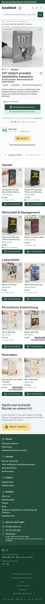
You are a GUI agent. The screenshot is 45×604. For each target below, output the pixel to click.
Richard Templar (9, 79)
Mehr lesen (6, 96)
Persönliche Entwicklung (20, 307)
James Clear (6, 334)
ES (22, 599)
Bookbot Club (8, 516)
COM (17, 599)
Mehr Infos (38, 118)
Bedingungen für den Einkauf (22, 574)
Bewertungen (8, 500)
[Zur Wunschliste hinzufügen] (41, 73)
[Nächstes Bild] (40, 49)
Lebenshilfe (10, 260)
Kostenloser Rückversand (22, 593)
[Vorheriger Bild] (5, 49)
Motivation (9, 355)
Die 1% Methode (8, 332)
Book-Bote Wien (9, 468)
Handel (7, 165)
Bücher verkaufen (10, 461)
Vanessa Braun (7, 384)
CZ (5, 599)
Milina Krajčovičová (25, 79)
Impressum (22, 590)
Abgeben (15, 69)
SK (9, 599)
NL (29, 599)
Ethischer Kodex (22, 586)
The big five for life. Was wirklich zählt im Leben (10, 192)
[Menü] (41, 8)
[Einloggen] (33, 8)
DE (12, 599)
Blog (4, 506)
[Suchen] (40, 14)
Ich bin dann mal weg (33, 285)
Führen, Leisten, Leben (34, 237)
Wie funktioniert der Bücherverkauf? (19, 464)
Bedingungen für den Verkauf (22, 578)
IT (25, 599)
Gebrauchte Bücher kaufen (14, 450)
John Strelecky (7, 194)
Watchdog (7, 447)
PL (40, 599)
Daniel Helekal (8, 82)
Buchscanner (8, 471)
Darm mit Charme (9, 285)
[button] (22, 46)
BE (37, 599)
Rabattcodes (8, 485)
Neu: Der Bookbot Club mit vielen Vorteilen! (19, 2)
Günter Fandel (7, 242)
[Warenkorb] (37, 8)
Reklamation (8, 482)
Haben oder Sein (31, 332)
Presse (5, 503)
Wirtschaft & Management (21, 212)
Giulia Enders (6, 287)
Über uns (6, 496)
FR (33, 599)
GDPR (22, 582)
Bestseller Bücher (10, 443)
